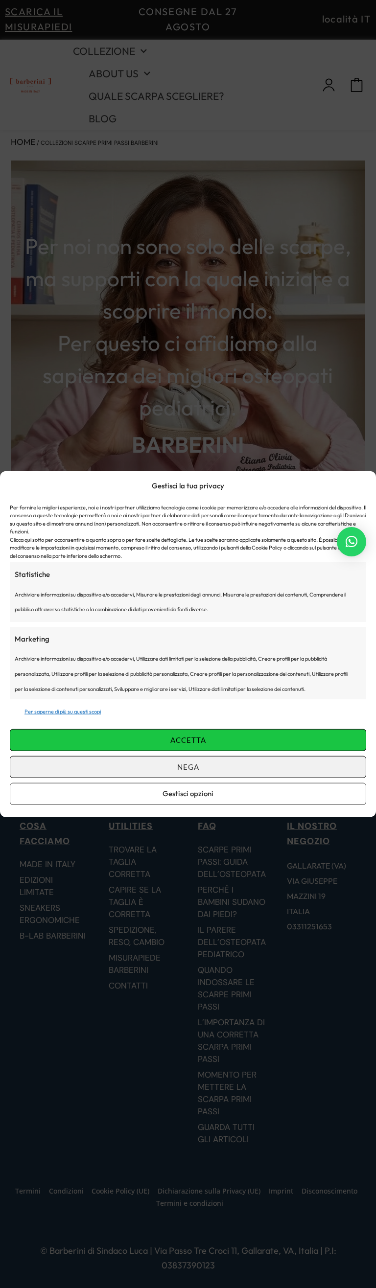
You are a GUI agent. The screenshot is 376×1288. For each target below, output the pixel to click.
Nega (188, 766)
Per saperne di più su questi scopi (62, 711)
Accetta (188, 740)
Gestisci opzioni (188, 793)
